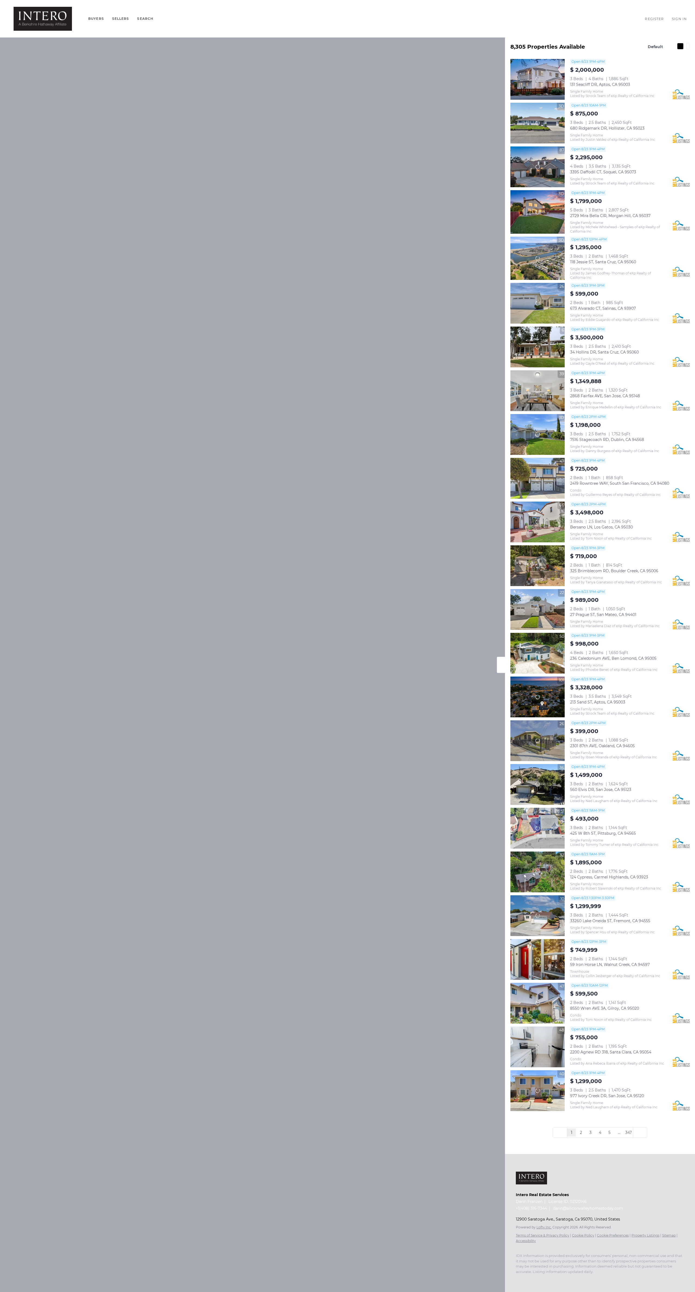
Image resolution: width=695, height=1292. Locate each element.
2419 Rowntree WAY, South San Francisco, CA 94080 (619, 483)
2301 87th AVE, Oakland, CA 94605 (602, 745)
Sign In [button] (679, 19)
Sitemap (669, 1235)
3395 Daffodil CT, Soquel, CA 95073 (603, 172)
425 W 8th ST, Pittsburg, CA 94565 (603, 833)
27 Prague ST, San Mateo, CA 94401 (603, 614)
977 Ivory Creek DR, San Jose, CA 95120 (607, 1095)
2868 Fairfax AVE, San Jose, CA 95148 (605, 395)
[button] (43, 19)
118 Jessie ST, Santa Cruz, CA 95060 (603, 261)
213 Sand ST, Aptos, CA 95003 (597, 702)
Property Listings (645, 1235)
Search (145, 19)
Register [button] (654, 19)
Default (655, 46)
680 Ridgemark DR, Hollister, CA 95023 (607, 128)
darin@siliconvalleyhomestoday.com (588, 1208)
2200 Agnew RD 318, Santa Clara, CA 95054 (610, 1052)
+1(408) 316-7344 (531, 1208)
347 (628, 1132)
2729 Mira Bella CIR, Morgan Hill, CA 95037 (610, 215)
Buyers (96, 19)
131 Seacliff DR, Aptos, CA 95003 (600, 84)
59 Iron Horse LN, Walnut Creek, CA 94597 (610, 964)
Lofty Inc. (544, 1227)
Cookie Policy (583, 1235)
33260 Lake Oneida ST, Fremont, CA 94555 (610, 920)
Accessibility (526, 1241)
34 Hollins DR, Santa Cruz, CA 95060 (604, 352)
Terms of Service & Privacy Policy (542, 1235)
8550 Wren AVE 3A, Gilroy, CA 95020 (604, 1008)
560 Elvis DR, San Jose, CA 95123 (600, 789)
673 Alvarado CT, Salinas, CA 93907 (603, 308)
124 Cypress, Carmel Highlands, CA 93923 (609, 877)
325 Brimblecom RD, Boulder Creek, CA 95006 (614, 570)
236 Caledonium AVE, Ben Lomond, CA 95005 (613, 658)
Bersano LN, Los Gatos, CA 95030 (601, 527)
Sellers (120, 19)
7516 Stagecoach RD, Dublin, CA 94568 (607, 439)
